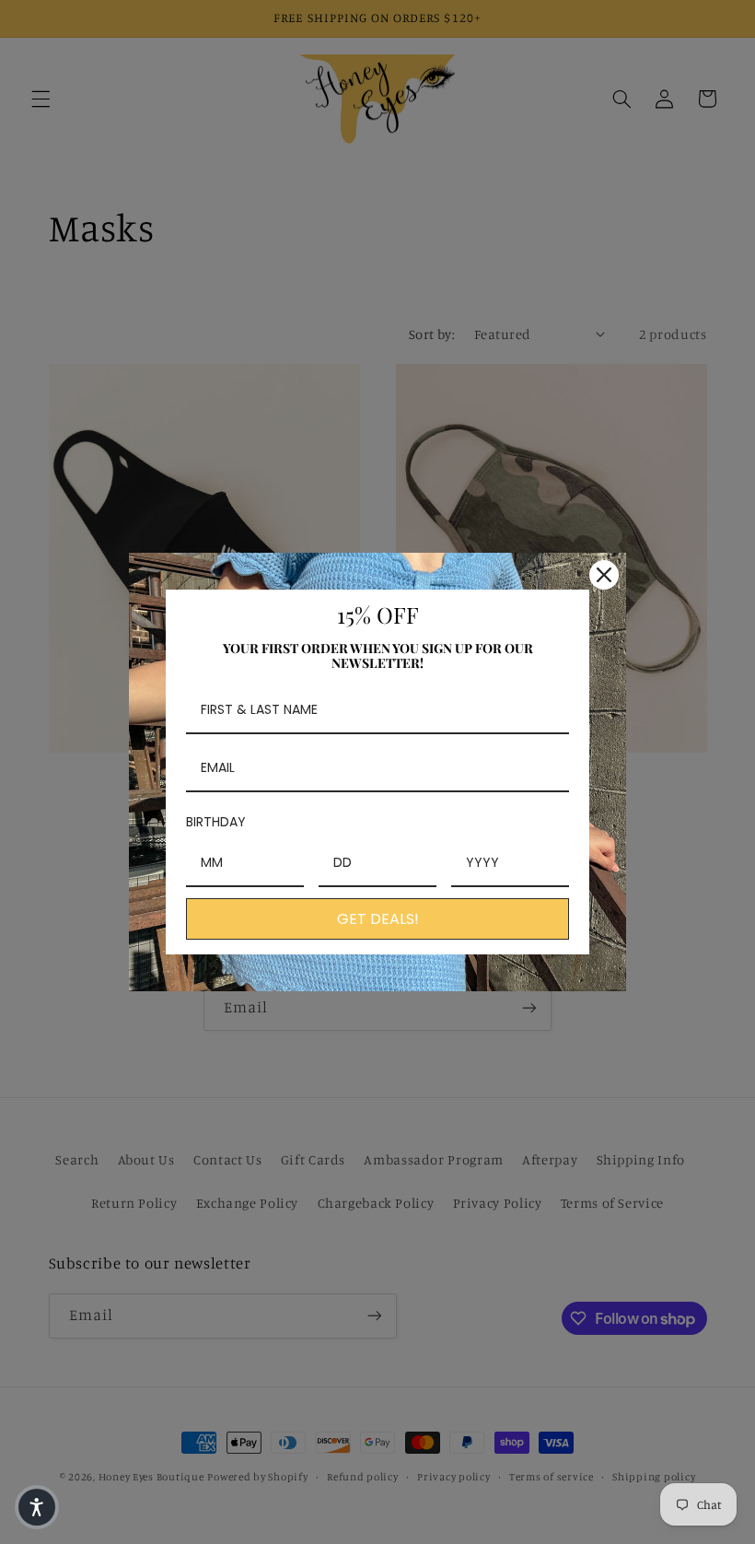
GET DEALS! (378, 919)
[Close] (604, 575)
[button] (37, 1507)
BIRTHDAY (216, 822)
